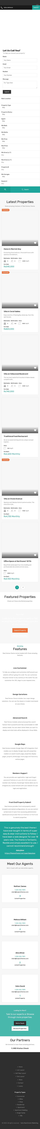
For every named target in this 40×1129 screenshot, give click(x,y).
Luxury (21, 1086)
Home (21, 1067)
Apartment (21, 1107)
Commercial (20, 1096)
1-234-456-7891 (20, 956)
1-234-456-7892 (20, 923)
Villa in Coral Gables (12, 311)
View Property (20, 238)
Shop (21, 1102)
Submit (36, 7)
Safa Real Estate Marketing (29, 1123)
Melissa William (20, 920)
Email (4, 64)
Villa (21, 1115)
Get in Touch (20, 1023)
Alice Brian (20, 953)
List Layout (20, 1070)
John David (20, 986)
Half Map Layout (20, 1073)
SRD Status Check (21, 1048)
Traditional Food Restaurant (16, 436)
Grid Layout (20, 1076)
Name (4, 56)
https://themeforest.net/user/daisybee (20, 853)
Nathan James (20, 886)
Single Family (21, 1113)
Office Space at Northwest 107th (17, 561)
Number (5, 71)
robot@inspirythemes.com (20, 892)
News (20, 1079)
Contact (20, 1083)
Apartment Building (21, 1110)
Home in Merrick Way (12, 249)
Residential (20, 1104)
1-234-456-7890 (20, 990)
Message (5, 79)
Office (21, 1099)
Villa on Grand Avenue (13, 499)
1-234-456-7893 (20, 890)
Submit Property (20, 630)
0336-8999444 (8, 7)
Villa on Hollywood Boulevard (16, 374)
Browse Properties (20, 636)
